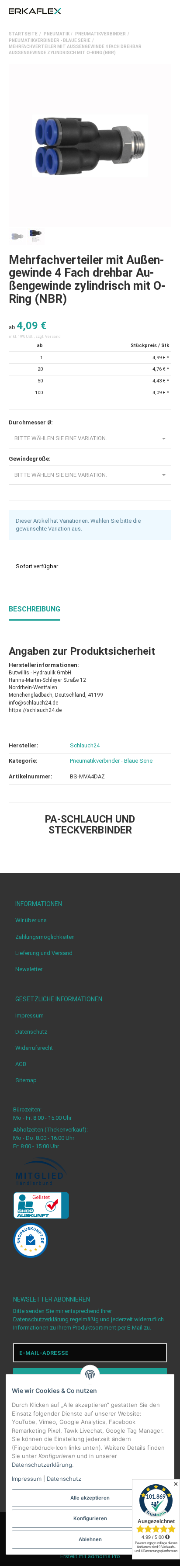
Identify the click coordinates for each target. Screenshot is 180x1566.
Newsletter (28, 969)
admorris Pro (104, 1556)
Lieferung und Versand (44, 953)
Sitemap (26, 1080)
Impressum (29, 1015)
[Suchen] (151, 11)
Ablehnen (90, 1539)
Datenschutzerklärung (41, 1319)
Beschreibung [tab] (34, 609)
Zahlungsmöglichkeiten (45, 937)
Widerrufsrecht (34, 1048)
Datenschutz (31, 1031)
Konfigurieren (90, 1518)
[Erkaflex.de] (35, 11)
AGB (20, 1064)
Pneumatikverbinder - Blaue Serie (111, 760)
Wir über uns (31, 920)
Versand (53, 336)
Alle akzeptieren (90, 1498)
